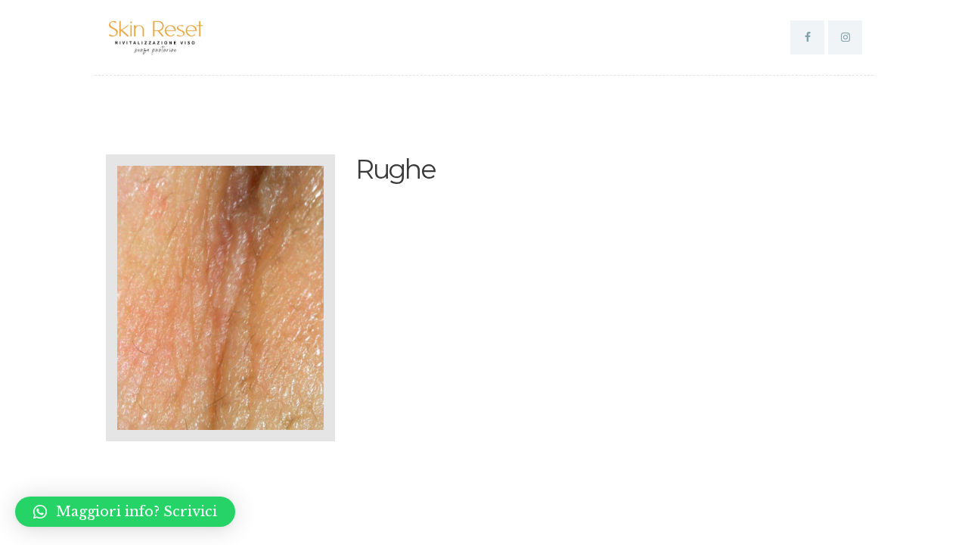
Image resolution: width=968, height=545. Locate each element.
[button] (125, 512)
